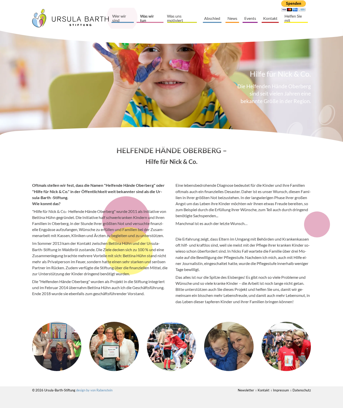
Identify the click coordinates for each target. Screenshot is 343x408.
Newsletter (246, 390)
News (232, 18)
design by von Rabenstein (94, 390)
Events (250, 18)
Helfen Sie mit (293, 18)
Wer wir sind (119, 18)
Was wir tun (147, 18)
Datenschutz (302, 390)
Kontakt (270, 18)
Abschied (212, 18)
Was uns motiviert (175, 18)
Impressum (281, 390)
